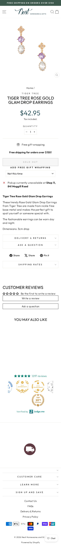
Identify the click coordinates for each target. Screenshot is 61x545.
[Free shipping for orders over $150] (30, 449)
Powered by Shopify (30, 542)
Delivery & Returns (30, 238)
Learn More (29, 484)
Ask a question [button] (30, 306)
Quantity (30, 126)
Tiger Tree (30, 93)
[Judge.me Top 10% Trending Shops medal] (23, 400)
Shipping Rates (30, 264)
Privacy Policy (30, 516)
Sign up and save (30, 492)
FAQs (30, 506)
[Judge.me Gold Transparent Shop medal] (23, 386)
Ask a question (30, 245)
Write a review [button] (30, 298)
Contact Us (30, 500)
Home (29, 87)
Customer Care (29, 476)
